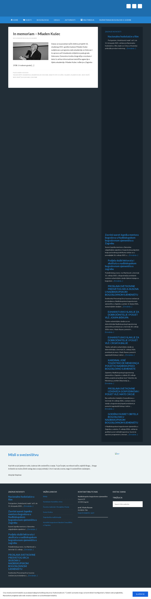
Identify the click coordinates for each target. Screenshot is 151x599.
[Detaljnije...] (131, 48)
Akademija (27, 75)
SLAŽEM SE (140, 594)
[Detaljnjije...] (28, 506)
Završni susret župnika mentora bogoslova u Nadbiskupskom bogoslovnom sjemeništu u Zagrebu (122, 239)
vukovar (33, 77)
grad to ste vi (54, 75)
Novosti (25, 72)
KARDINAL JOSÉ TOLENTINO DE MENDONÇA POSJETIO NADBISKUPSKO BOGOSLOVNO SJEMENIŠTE (122, 364)
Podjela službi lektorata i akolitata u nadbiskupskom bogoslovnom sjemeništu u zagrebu (120, 264)
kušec (61, 75)
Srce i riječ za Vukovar (21, 77)
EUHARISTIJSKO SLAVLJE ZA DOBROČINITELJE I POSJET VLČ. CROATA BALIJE (122, 340)
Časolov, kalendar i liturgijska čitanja (56, 507)
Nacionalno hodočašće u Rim (123, 36)
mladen (67, 75)
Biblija (45, 496)
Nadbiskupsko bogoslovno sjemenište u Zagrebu (28, 8)
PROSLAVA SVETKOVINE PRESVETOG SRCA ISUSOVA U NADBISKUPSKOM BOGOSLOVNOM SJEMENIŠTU (122, 290)
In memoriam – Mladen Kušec (36, 34)
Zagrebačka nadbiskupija (52, 517)
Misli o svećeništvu (23, 455)
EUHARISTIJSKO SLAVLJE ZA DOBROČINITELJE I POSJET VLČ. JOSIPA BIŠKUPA (122, 314)
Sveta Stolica (48, 512)
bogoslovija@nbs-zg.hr (86, 513)
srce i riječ (86, 75)
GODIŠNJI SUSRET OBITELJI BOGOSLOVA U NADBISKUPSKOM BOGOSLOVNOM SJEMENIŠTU (121, 418)
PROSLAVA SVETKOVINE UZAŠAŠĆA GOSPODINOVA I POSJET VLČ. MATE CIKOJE (122, 391)
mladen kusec (76, 75)
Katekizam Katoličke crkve (52, 502)
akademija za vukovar (39, 75)
